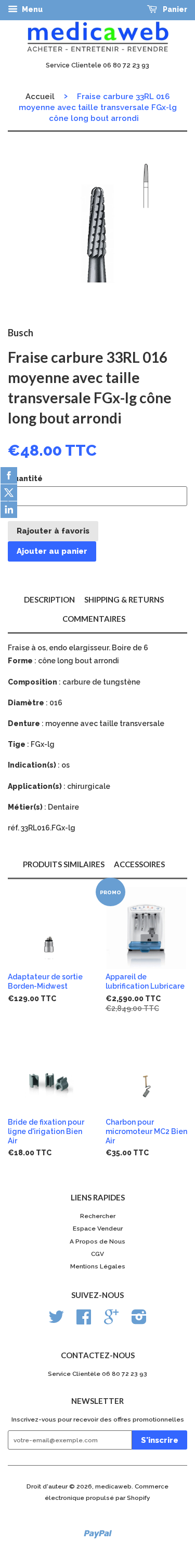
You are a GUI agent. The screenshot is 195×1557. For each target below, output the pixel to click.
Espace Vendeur (98, 1228)
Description (49, 599)
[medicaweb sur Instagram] (139, 1320)
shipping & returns (124, 599)
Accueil (40, 96)
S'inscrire (159, 1440)
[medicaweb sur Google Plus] (111, 1320)
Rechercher (97, 1216)
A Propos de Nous (97, 1241)
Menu (31, 9)
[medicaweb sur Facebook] (84, 1320)
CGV (97, 1254)
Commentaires (93, 618)
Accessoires (139, 864)
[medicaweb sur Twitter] (56, 1320)
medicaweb (113, 1486)
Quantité (25, 478)
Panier (174, 9)
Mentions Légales (97, 1266)
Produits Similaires (64, 864)
